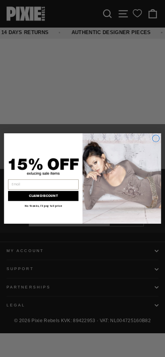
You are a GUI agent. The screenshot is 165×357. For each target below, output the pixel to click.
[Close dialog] (155, 138)
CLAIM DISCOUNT (43, 195)
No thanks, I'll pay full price (43, 206)
